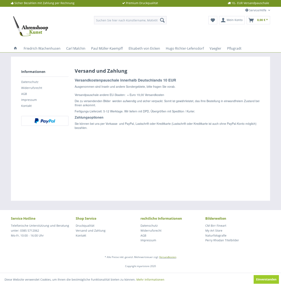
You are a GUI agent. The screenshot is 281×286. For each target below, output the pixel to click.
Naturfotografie (215, 235)
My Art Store (213, 230)
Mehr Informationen (150, 279)
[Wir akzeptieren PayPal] (44, 121)
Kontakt (26, 106)
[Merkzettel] (212, 20)
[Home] (15, 48)
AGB (24, 94)
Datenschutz (29, 82)
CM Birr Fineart (215, 226)
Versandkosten (167, 257)
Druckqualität (85, 226)
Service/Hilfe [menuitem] (257, 10)
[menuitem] (130, 20)
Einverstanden (266, 279)
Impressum (29, 100)
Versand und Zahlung (91, 230)
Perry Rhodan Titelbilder (222, 240)
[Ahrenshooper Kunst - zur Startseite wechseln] (31, 21)
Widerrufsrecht (31, 88)
